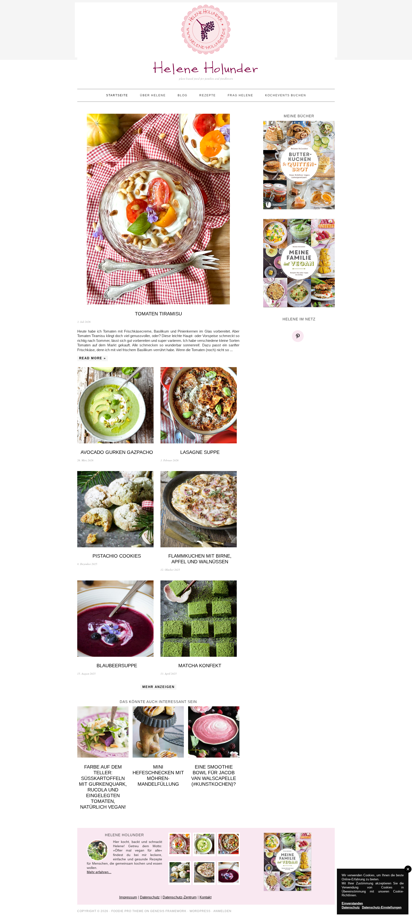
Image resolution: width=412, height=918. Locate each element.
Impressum (128, 897)
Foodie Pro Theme (127, 911)
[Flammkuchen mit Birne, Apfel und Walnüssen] (199, 510)
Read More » (92, 358)
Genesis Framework (168, 911)
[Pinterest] (299, 336)
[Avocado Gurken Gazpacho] (116, 406)
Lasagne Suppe (200, 452)
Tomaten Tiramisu (158, 313)
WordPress (200, 911)
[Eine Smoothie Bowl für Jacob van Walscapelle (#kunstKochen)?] (213, 732)
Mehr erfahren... (99, 872)
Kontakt (205, 897)
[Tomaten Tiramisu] (158, 210)
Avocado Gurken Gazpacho (117, 452)
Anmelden (222, 911)
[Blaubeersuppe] (116, 619)
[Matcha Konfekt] (199, 619)
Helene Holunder (206, 69)
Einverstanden (352, 903)
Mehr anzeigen (158, 687)
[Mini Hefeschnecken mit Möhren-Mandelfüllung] (158, 732)
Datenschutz (150, 897)
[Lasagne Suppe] (199, 406)
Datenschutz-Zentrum (180, 897)
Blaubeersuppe (117, 665)
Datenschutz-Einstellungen (382, 907)
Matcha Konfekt (199, 665)
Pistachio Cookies (117, 556)
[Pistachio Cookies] (116, 510)
